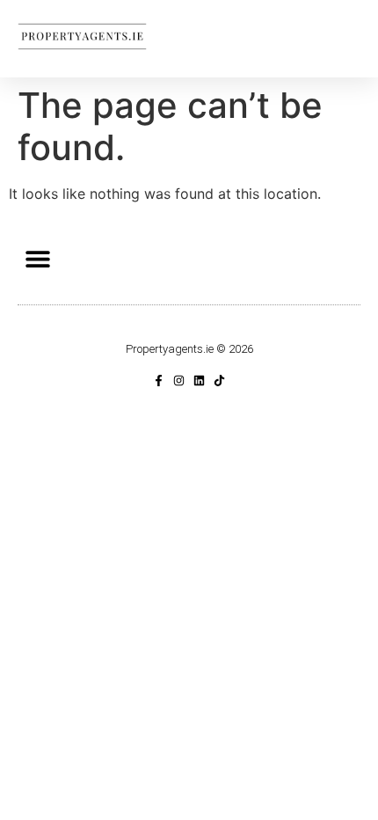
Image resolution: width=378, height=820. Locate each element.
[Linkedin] (199, 380)
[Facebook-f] (158, 380)
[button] (37, 258)
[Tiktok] (219, 380)
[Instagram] (179, 380)
